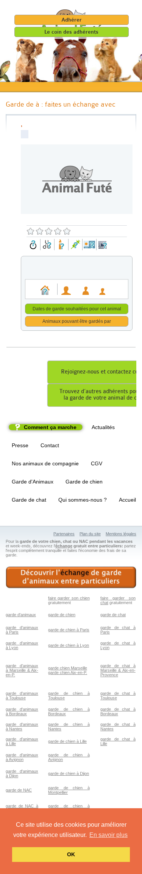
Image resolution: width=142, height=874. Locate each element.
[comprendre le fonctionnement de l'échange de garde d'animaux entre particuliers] (71, 577)
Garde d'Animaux (32, 482)
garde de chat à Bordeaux (118, 711)
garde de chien (61, 614)
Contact (50, 445)
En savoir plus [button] (108, 835)
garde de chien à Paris (68, 630)
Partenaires (64, 534)
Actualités (103, 427)
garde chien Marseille (67, 668)
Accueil (127, 500)
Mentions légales (121, 534)
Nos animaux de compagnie (45, 463)
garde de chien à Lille (67, 741)
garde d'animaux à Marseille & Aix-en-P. (22, 670)
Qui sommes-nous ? (82, 500)
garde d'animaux (21, 614)
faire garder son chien (69, 598)
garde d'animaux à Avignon (22, 757)
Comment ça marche (50, 427)
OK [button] (71, 854)
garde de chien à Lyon (68, 645)
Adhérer (71, 20)
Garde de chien (84, 482)
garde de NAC (19, 790)
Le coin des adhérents (71, 32)
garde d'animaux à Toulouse (22, 695)
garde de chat (113, 614)
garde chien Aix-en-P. (67, 672)
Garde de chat (29, 500)
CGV (96, 463)
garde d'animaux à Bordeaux (22, 711)
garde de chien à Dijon (68, 773)
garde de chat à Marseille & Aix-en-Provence (118, 670)
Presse (20, 445)
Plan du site (90, 534)
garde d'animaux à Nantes (22, 726)
